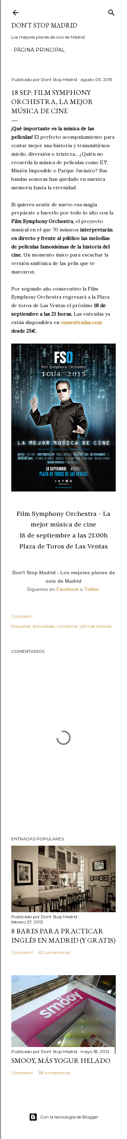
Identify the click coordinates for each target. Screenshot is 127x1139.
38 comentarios (54, 1072)
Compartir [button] (22, 616)
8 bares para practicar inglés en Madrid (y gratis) (63, 935)
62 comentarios (54, 952)
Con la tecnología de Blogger (69, 1117)
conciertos (67, 626)
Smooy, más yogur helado (60, 1060)
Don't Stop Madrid (44, 25)
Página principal (39, 50)
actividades (43, 626)
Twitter (91, 589)
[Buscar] (111, 11)
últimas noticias (95, 626)
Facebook (67, 589)
